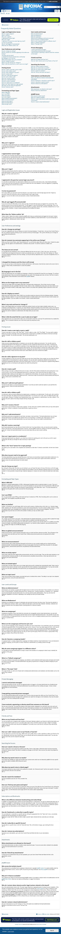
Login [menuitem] (59, 11)
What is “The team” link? (36, 44)
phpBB (28, 276)
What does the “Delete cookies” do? (10, 45)
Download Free (53, 20)
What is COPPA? (6, 35)
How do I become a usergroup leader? (39, 39)
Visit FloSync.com (52, 919)
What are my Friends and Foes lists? (39, 59)
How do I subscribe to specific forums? (40, 82)
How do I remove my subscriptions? (39, 83)
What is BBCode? (6, 92)
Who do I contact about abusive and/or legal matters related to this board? (45, 99)
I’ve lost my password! (7, 42)
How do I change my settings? (9, 51)
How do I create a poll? (7, 74)
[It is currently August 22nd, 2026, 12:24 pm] (58, 25)
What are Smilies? (6, 95)
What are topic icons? (7, 104)
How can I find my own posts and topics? (40, 72)
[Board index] (30, 7)
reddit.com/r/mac (53, 1)
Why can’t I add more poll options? (10, 75)
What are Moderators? (36, 35)
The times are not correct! (8, 55)
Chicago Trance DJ (18, 924)
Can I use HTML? (6, 94)
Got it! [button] (52, 930)
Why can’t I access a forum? (8, 78)
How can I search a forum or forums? (39, 66)
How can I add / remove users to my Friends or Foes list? (44, 61)
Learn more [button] (11, 931)
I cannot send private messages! (38, 49)
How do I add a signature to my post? (10, 72)
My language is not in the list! (8, 58)
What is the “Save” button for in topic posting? (12, 84)
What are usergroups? (36, 36)
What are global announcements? (9, 98)
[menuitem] (56, 11)
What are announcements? (8, 99)
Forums (8, 11)
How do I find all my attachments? (39, 90)
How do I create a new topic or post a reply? (12, 69)
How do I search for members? (38, 70)
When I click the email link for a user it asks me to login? (15, 64)
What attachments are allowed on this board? (41, 89)
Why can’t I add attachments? (9, 79)
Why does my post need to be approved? (11, 85)
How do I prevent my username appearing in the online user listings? (15, 53)
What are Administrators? (37, 33)
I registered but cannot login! (8, 38)
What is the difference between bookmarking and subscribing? (42, 78)
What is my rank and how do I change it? (11, 62)
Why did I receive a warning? (8, 81)
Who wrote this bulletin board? (38, 96)
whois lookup (40, 888)
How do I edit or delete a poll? (8, 76)
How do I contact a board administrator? (40, 101)
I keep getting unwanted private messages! (41, 51)
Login (8, 13)
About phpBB (44, 869)
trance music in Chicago (41, 924)
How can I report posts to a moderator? (11, 82)
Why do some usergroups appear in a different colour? (43, 41)
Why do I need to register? (8, 33)
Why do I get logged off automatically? (10, 44)
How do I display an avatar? (8, 61)
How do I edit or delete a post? (9, 71)
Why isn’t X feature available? (38, 97)
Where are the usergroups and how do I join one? (42, 38)
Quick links (3, 11)
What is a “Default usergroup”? (38, 42)
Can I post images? (6, 97)
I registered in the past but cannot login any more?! (13, 41)
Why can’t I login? (6, 39)
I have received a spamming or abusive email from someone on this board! (45, 53)
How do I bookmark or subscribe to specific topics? (43, 80)
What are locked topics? (7, 102)
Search (3, 13)
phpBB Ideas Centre (6, 879)
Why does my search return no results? (40, 67)
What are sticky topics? (7, 101)
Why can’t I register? (6, 36)
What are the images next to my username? (12, 59)
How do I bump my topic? (8, 87)
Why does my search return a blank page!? (41, 69)
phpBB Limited (40, 868)
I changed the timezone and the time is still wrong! (13, 56)
